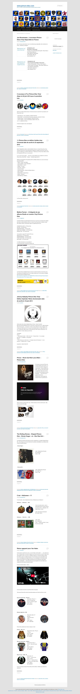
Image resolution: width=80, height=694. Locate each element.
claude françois (35, 134)
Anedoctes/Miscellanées (36, 29)
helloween (38, 542)
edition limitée (44, 290)
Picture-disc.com (61, 689)
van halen (46, 678)
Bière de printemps (63, 690)
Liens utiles (19, 29)
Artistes (22, 87)
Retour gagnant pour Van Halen (27, 548)
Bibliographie (60, 27)
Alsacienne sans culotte (40, 692)
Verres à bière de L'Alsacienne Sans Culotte (51, 690)
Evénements (28, 27)
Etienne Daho (40, 134)
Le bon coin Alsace (21, 690)
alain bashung (31, 134)
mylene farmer (19, 291)
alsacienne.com (11, 690)
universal (44, 206)
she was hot (25, 490)
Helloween (25, 542)
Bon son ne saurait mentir (27, 29)
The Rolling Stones (33, 489)
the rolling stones (30, 490)
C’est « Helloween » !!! (24, 495)
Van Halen (32, 678)
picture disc (19, 135)
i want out (20, 543)
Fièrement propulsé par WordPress (40, 684)
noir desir (34, 206)
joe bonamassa (43, 87)
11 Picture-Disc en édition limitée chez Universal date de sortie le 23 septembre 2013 (30, 142)
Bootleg (49, 27)
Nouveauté (23, 27)
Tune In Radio (30, 690)
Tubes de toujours (43, 27)
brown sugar (42, 489)
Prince (32, 427)
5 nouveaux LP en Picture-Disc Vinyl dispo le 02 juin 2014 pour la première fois (29, 96)
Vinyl (37, 290)
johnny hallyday (45, 134)
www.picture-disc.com (25, 6)
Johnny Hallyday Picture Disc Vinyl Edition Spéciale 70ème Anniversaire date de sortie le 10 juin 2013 (30, 299)
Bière (26, 690)
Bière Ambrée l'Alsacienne (38, 690)
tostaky (41, 206)
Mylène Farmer (25, 290)
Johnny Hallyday (26, 351)
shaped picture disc (26, 489)
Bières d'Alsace (69, 690)
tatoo (43, 678)
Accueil (18, 27)
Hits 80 (15, 690)
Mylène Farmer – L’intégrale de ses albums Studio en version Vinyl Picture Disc (30, 214)
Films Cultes (54, 27)
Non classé (22, 134)
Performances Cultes (35, 27)
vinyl (26, 291)
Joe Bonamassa (26, 87)
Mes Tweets (54, 50)
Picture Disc (34, 87)
